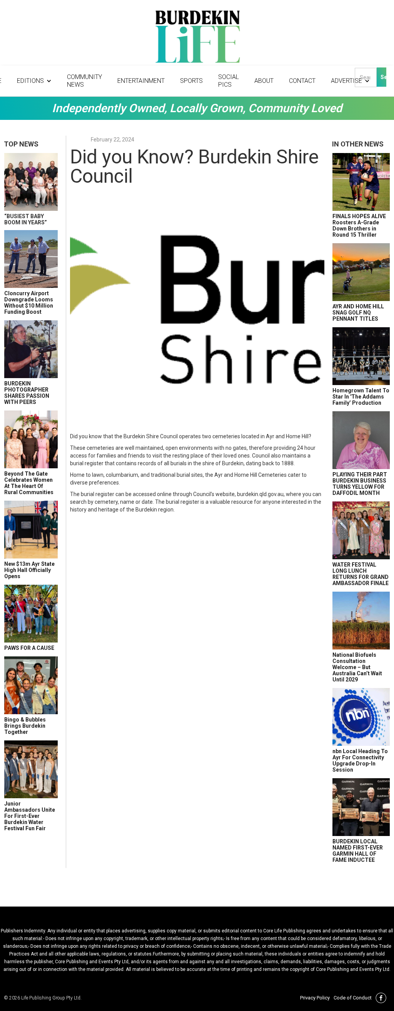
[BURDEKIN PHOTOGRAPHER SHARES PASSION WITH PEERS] (31, 349)
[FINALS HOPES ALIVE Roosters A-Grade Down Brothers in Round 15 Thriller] (361, 182)
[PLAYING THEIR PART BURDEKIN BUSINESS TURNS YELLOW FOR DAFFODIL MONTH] (361, 440)
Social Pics (228, 80)
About (264, 80)
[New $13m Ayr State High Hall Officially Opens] (31, 529)
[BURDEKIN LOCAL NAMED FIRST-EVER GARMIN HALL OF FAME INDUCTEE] (361, 807)
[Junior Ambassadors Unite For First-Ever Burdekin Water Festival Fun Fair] (31, 769)
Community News (84, 80)
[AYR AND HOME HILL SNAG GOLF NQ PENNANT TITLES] (361, 272)
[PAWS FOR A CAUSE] (31, 614)
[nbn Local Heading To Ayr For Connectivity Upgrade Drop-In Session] (361, 717)
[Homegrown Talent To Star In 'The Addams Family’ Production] (361, 356)
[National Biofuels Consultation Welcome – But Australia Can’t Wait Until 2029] (361, 620)
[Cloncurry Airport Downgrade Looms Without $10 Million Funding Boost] (31, 259)
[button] (34, 81)
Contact (302, 80)
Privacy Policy (315, 998)
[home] (197, 39)
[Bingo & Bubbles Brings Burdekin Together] (31, 685)
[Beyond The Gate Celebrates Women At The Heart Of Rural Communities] (31, 439)
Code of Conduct (353, 998)
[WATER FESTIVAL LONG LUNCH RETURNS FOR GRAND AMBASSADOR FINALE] (361, 530)
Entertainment (141, 80)
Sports (191, 80)
